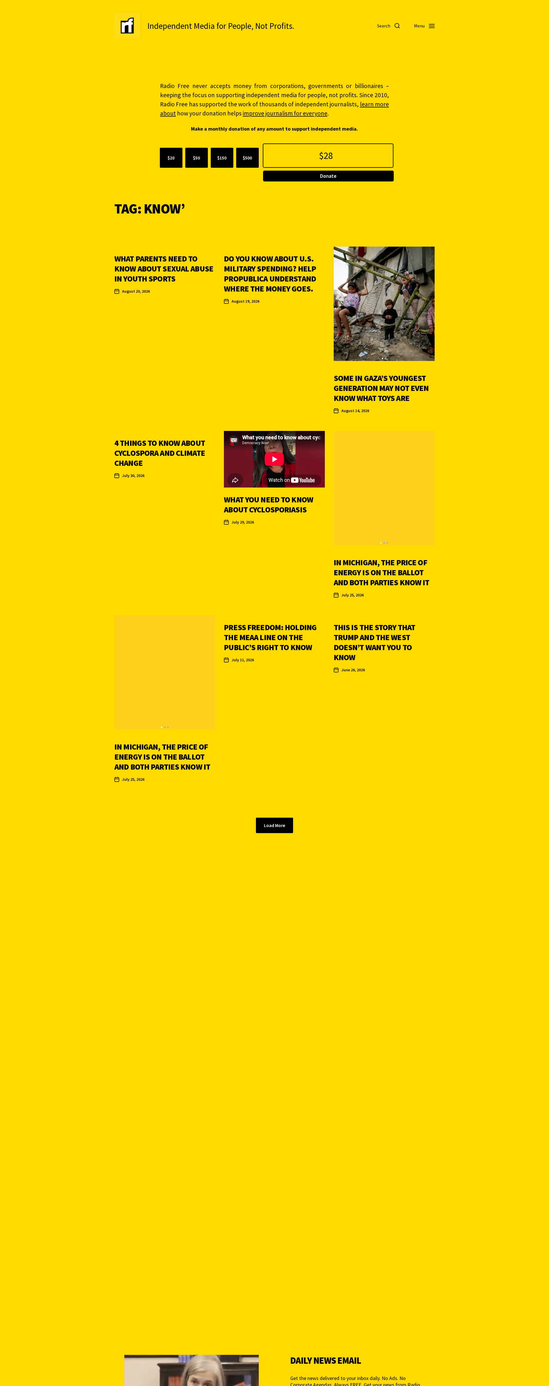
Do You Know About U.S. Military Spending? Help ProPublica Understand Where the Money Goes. (270, 273)
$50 (196, 158)
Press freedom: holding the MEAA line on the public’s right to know (270, 637)
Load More (274, 825)
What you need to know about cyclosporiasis (268, 504)
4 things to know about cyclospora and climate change (159, 453)
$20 (171, 158)
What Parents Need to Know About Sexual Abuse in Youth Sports (163, 268)
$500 (247, 158)
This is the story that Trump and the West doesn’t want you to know (374, 642)
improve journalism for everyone (285, 113)
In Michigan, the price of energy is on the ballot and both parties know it (381, 572)
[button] (382, 358)
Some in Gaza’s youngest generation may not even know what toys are (381, 388)
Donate (328, 176)
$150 (221, 158)
